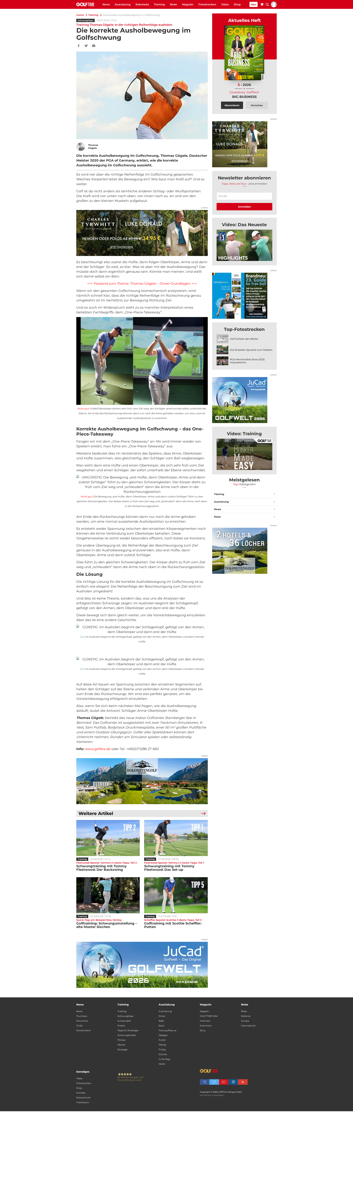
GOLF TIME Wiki (208, 1016)
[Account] (274, 6)
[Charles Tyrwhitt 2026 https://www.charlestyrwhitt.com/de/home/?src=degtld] (142, 233)
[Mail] (93, 46)
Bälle (161, 1020)
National (245, 1016)
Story (203, 1030)
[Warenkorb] (261, 4)
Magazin (187, 4)
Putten (121, 1025)
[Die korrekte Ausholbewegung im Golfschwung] (244, 245)
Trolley (162, 1049)
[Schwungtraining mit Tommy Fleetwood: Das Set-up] (176, 838)
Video (225, 4)
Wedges (163, 1035)
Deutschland (83, 1030)
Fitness (121, 1040)
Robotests (142, 4)
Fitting (162, 1044)
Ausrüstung (123, 4)
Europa (245, 1020)
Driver (162, 1016)
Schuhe (163, 1054)
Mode (162, 1063)
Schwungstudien (126, 1035)
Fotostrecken (207, 4)
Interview (205, 1020)
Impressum (82, 1102)
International (248, 1025)
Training (159, 4)
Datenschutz (83, 1097)
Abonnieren (231, 105)
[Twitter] (86, 46)
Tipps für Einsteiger (128, 1030)
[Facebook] (78, 46)
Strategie (122, 1049)
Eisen (162, 1025)
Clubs (79, 1025)
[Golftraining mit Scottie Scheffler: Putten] (176, 895)
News (106, 4)
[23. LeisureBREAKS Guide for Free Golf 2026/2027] (244, 296)
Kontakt (80, 1092)
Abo (253, 4)
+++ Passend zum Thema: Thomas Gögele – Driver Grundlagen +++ (142, 284)
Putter (162, 1040)
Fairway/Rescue (167, 1030)
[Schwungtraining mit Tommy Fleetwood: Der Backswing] (108, 838)
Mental (121, 1044)
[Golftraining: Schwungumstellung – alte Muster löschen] (108, 895)
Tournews (81, 1016)
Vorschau (257, 105)
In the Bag (164, 1059)
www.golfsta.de (97, 749)
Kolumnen (206, 1025)
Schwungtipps (85, 20)
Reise (173, 4)
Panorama (82, 1020)
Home (80, 14)
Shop (237, 4)
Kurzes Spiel (124, 1020)
